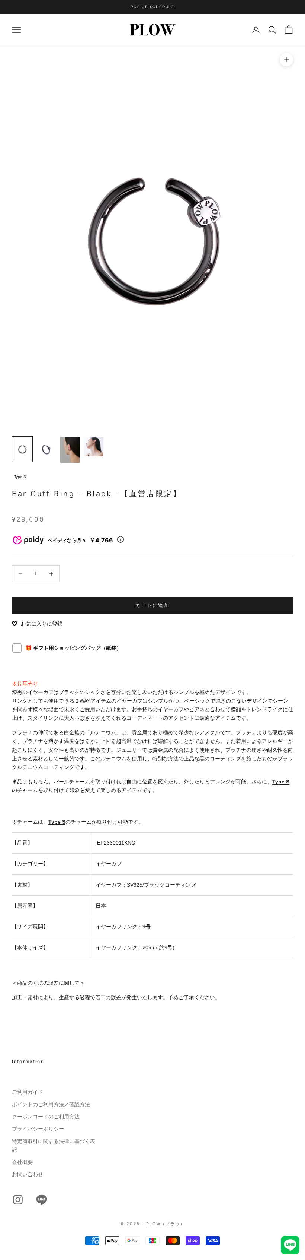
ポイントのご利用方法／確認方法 (51, 1104)
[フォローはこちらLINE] (42, 1200)
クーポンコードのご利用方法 (46, 1117)
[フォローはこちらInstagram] (18, 1200)
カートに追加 (152, 605)
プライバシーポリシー (38, 1129)
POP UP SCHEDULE (152, 6)
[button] (37, 623)
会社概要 (22, 1162)
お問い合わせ (27, 1174)
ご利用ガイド (27, 1092)
